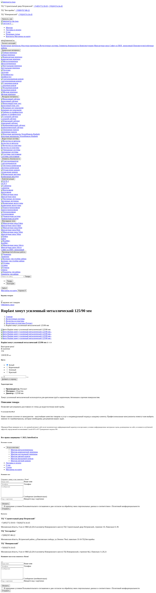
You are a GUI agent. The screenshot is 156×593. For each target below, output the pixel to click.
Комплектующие (8, 179)
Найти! (4, 288)
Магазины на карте (14, 469)
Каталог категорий (8, 43)
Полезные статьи (13, 34)
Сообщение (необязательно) (35, 497)
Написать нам (7, 19)
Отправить (6, 509)
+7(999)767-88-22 (22, 10)
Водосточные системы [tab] (49, 46)
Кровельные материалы (11, 50)
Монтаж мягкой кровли (20, 456)
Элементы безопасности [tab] (69, 46)
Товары (9, 281)
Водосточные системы (10, 139)
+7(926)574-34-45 (55, 6)
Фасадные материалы (10, 97)
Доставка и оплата (13, 30)
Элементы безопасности (11, 159)
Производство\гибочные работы (13, 252)
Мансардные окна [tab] (102, 46)
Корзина (22, 291)
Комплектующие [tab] (87, 46)
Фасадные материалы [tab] (30, 46)
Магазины (9, 290)
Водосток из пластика (15, 321)
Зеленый (12, 370)
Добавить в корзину (9, 379)
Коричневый (14, 367)
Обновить (5, 504)
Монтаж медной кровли (21, 461)
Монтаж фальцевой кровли (22, 459)
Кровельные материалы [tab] (11, 46)
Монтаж (9, 28)
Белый (11, 365)
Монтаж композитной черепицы (24, 452)
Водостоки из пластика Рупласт (19, 323)
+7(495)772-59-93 (41, 6)
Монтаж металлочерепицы (22, 450)
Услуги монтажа (13, 447)
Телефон (27, 484)
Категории (10, 283)
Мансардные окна (8, 221)
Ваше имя (28, 482)
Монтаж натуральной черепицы (24, 454)
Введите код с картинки (34, 499)
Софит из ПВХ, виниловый (121, 46)
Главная (9, 317)
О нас (8, 32)
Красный (12, 372)
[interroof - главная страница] (8, 2)
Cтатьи (9, 467)
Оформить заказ (7, 305)
